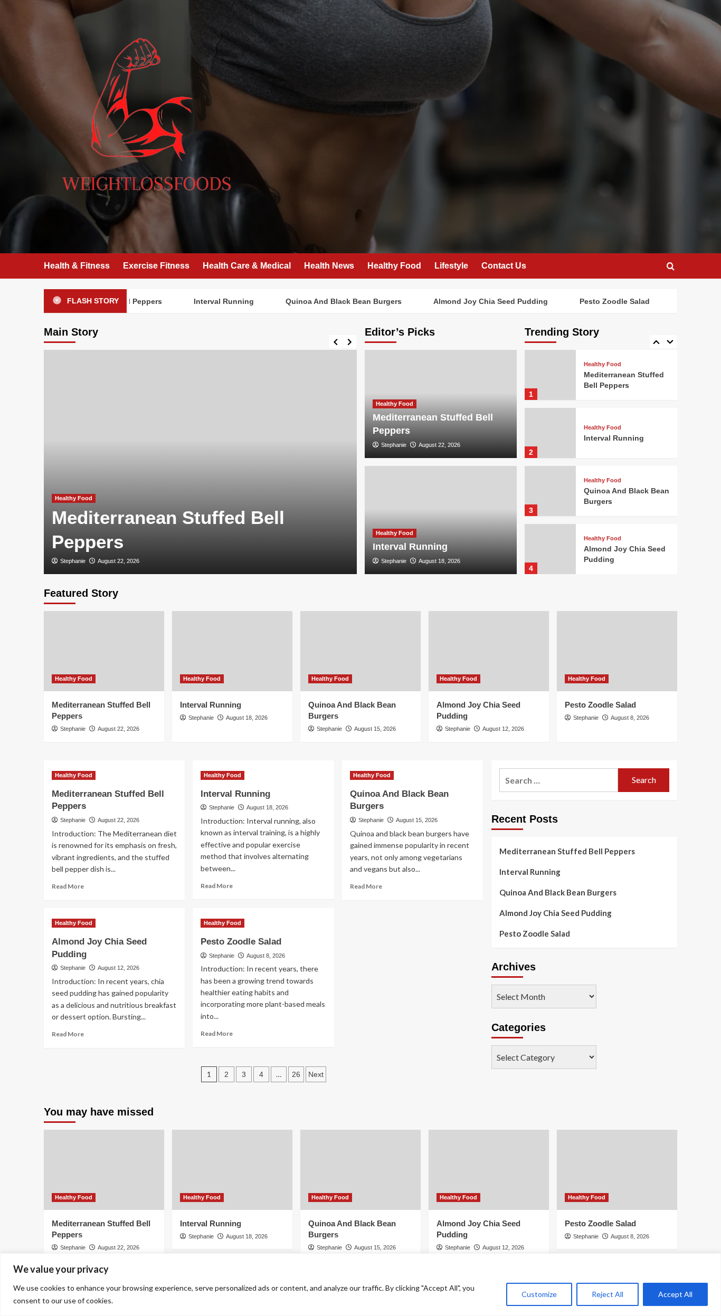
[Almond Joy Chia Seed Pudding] (550, 549)
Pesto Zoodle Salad (596, 301)
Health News (329, 265)
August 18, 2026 (439, 561)
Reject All (607, 1294)
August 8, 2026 (630, 717)
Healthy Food (394, 265)
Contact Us (503, 265)
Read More (68, 886)
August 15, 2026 (375, 729)
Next (316, 1074)
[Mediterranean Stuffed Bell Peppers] (200, 462)
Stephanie (73, 561)
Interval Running (205, 301)
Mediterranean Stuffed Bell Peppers (567, 851)
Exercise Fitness (156, 265)
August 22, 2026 (118, 561)
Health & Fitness (77, 265)
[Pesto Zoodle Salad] (617, 651)
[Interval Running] (550, 433)
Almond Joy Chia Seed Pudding (472, 301)
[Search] (670, 267)
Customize (539, 1294)
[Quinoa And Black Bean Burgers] (550, 491)
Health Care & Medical (247, 265)
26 (296, 1074)
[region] (360, 1284)
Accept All (675, 1294)
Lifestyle (451, 265)
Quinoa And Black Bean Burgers (325, 301)
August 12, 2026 (503, 729)
